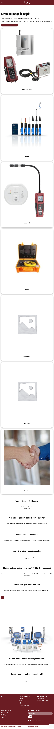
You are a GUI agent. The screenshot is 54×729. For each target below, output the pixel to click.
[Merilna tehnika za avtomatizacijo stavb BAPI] (27, 639)
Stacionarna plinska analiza (27, 534)
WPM (36, 726)
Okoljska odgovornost (24, 705)
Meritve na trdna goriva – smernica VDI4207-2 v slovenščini (27, 568)
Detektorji (3, 715)
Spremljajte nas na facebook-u (37, 720)
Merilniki (3, 714)
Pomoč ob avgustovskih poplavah (27, 585)
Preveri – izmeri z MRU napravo (27, 501)
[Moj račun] (51, 2)
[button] (2, 2)
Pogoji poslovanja (41, 698)
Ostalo (2, 717)
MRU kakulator (22, 707)
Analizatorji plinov (5, 712)
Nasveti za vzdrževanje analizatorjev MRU (27, 674)
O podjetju (21, 698)
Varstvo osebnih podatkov (43, 700)
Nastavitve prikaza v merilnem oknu (27, 551)
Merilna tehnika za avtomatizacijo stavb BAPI (27, 659)
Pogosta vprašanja (23, 702)
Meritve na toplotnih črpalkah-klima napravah (27, 518)
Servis (20, 700)
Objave (20, 703)
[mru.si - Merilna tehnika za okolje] (27, 2)
